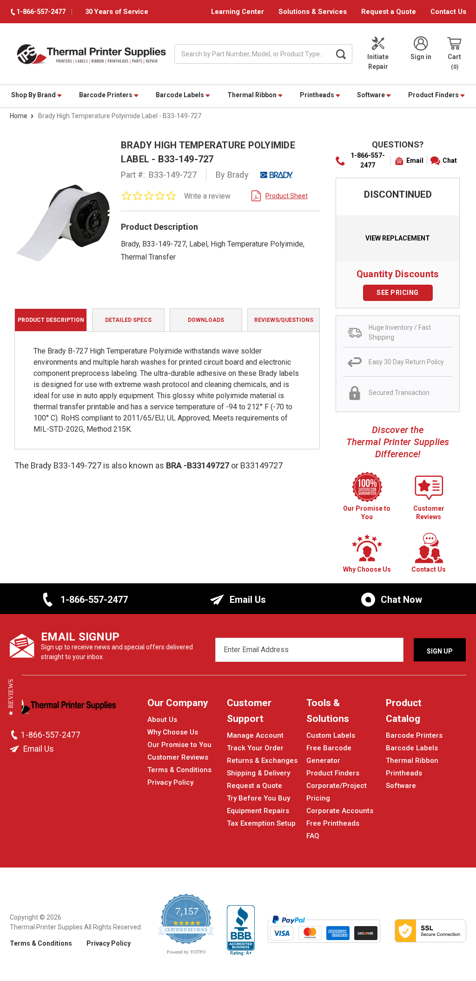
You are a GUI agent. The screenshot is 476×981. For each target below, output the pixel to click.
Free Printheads (332, 823)
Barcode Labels (180, 95)
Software (371, 95)
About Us (162, 719)
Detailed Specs (128, 320)
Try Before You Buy (258, 798)
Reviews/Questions (283, 320)
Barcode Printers (106, 95)
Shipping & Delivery (258, 773)
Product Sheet (286, 196)
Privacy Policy (170, 782)
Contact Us (448, 11)
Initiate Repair (378, 61)
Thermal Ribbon (252, 95)
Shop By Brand (34, 95)
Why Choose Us (172, 732)
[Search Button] (340, 53)
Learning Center (237, 11)
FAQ (312, 836)
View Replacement (397, 238)
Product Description (51, 320)
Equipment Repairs (258, 811)
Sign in (420, 56)
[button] (11, 698)
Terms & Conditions (179, 770)
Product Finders (434, 95)
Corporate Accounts (339, 811)
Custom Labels (330, 735)
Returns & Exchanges (262, 760)
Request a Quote (388, 11)
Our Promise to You (179, 745)
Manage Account (255, 735)
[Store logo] (63, 708)
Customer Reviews (177, 757)
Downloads (206, 320)
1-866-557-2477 (367, 160)
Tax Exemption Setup (261, 823)
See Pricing (398, 292)
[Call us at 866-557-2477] (15, 735)
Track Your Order (255, 748)
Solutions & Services (312, 11)
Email (414, 160)
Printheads (318, 95)
